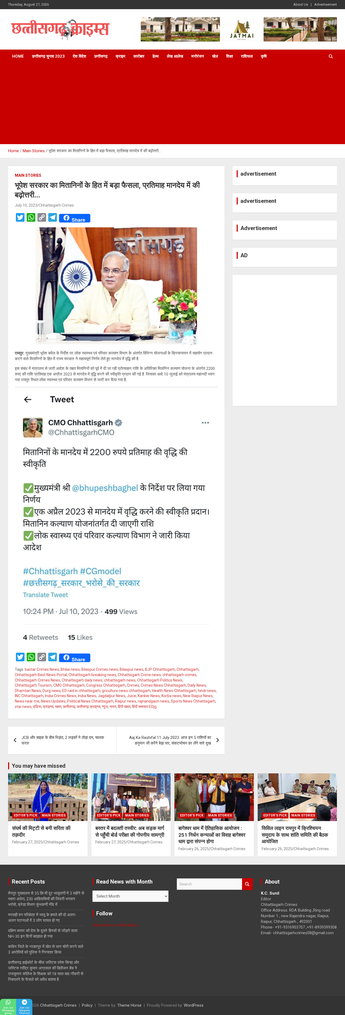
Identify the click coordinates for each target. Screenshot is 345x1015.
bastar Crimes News (42, 669)
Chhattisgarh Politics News (159, 680)
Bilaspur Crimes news (99, 669)
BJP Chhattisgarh (160, 669)
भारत (112, 706)
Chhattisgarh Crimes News (37, 680)
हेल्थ (156, 56)
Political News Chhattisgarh (90, 701)
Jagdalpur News (111, 696)
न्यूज (105, 706)
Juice (131, 696)
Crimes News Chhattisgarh (163, 685)
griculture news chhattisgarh (126, 691)
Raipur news (125, 701)
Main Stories (28, 175)
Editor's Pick (25, 815)
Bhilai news (70, 669)
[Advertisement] (172, 103)
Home (18, 56)
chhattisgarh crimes (179, 675)
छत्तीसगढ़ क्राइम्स (88, 706)
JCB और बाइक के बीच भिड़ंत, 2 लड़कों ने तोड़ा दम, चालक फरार (63, 740)
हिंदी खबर (124, 706)
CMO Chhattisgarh (69, 685)
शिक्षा (229, 56)
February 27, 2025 (27, 842)
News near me (27, 701)
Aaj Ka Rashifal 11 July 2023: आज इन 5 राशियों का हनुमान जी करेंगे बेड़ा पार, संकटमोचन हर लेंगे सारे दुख (170, 740)
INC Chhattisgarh (29, 696)
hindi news (207, 691)
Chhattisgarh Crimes (56, 205)
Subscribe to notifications (115, 925)
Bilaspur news (131, 669)
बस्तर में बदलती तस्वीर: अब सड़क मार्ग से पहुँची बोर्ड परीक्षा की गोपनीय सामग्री (129, 831)
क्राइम (120, 56)
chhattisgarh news (120, 680)
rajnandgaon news (153, 701)
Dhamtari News (28, 691)
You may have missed (38, 766)
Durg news (52, 691)
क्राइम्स (48, 706)
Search (247, 884)
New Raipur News (198, 696)
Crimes (133, 685)
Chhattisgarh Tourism (33, 685)
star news (23, 706)
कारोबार (138, 56)
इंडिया (37, 706)
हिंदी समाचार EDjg (144, 706)
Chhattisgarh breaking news (92, 675)
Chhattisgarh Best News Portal (41, 675)
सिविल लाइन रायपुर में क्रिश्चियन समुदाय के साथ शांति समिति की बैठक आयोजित (295, 834)
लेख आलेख (175, 56)
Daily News (197, 685)
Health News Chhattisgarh (174, 691)
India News (87, 696)
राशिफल (247, 56)
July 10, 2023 (26, 205)
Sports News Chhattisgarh (193, 701)
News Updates (53, 701)
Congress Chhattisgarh (105, 685)
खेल (215, 56)
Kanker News (149, 696)
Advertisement (325, 4)
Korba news (171, 696)
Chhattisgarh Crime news (139, 675)
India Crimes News (60, 696)
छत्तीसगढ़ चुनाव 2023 (48, 56)
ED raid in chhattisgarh (81, 691)
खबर (58, 706)
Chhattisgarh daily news (82, 680)
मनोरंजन (197, 56)
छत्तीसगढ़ (101, 56)
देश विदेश (79, 56)
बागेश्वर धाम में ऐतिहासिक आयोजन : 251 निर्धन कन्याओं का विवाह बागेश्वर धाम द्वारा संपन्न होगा (211, 834)
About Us (300, 4)
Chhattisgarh (188, 669)
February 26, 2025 (193, 849)
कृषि (264, 56)
